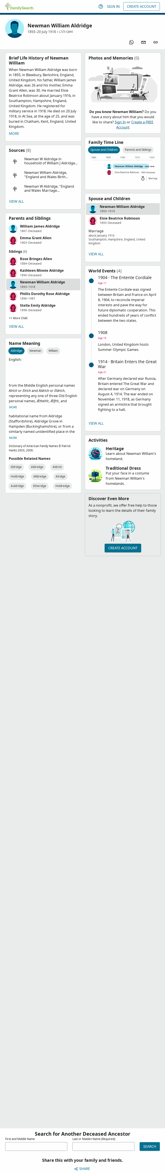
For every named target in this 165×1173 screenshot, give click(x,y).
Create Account (141, 6)
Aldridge (16, 351)
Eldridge (16, 467)
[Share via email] (143, 42)
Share (84, 1168)
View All (16, 201)
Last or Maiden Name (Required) (93, 1139)
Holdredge (62, 486)
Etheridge (39, 486)
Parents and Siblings (138, 150)
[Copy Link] (155, 42)
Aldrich (57, 467)
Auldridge (17, 486)
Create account (123, 548)
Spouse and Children (104, 150)
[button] (43, 161)
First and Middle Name (20, 1139)
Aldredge (37, 467)
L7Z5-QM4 (66, 32)
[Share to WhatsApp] (131, 42)
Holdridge (17, 476)
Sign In (113, 6)
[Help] (100, 6)
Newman (35, 351)
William (53, 351)
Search (149, 1146)
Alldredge (39, 476)
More (14, 133)
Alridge (60, 476)
